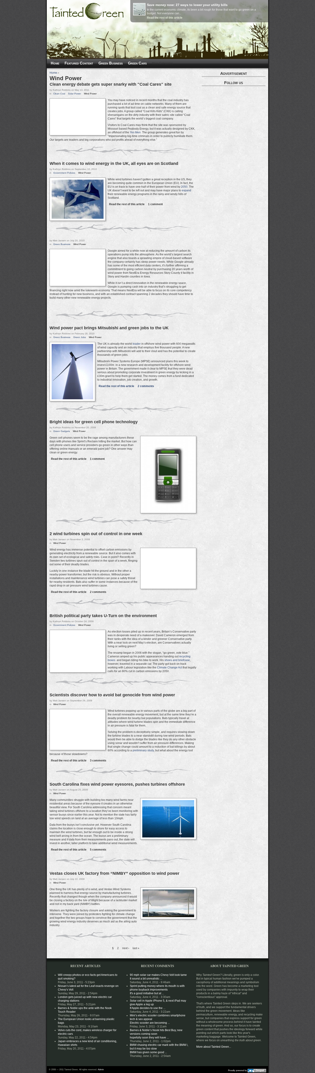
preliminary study (143, 750)
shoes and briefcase (177, 660)
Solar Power (74, 93)
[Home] (87, 18)
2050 (184, 186)
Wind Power (90, 93)
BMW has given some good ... (148, 1052)
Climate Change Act (169, 667)
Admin (101, 1069)
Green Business (61, 244)
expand (186, 190)
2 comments (146, 386)
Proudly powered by (238, 1070)
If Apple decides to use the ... (147, 1008)
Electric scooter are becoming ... (150, 1022)
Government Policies (64, 173)
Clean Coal (59, 93)
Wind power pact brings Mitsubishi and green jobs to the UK (109, 328)
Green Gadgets (61, 431)
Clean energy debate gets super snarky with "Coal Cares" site (111, 84)
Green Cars (137, 63)
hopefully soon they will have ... (149, 1037)
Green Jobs (79, 337)
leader (137, 343)
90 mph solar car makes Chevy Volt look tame (158, 975)
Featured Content (79, 63)
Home (53, 72)
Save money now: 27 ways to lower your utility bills (187, 5)
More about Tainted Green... (213, 1046)
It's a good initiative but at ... (147, 993)
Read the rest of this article (164, 17)
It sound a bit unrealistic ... (146, 978)
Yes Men (135, 132)
